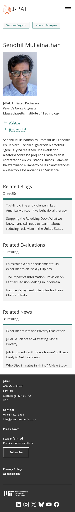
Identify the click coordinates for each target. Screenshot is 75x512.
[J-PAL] (15, 9)
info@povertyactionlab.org (19, 419)
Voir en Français (46, 25)
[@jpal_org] (26, 504)
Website (14, 122)
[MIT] (37, 493)
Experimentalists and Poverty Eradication (35, 331)
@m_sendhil (17, 129)
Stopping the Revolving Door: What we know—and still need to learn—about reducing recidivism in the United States (34, 223)
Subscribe (16, 452)
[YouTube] (49, 504)
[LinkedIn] (18, 504)
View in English (16, 25)
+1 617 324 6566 (13, 414)
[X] (33, 504)
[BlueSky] (41, 504)
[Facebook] (56, 504)
